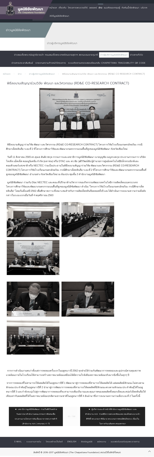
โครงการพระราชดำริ (78, 7)
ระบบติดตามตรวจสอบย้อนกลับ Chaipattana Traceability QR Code (107, 63)
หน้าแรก (53, 7)
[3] (33, 257)
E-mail (18, 441)
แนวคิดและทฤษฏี (112, 7)
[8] (33, 337)
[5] (88, 299)
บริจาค (144, 7)
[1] (33, 219)
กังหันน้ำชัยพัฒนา (130, 7)
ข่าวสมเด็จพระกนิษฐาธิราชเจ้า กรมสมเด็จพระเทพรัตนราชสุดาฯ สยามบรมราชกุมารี (56, 54)
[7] (77, 113)
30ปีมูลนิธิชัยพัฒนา (59, 16)
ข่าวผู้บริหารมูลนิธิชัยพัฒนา (114, 54)
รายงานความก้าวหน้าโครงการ (50, 63)
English (71, 441)
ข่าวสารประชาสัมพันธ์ (22, 63)
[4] (33, 299)
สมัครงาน (101, 441)
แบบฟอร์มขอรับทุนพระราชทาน (125, 441)
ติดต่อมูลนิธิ (86, 441)
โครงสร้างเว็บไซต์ (54, 441)
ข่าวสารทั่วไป (136, 54)
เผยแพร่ (93, 7)
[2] (88, 219)
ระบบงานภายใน (33, 441)
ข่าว (100, 7)
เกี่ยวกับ (62, 7)
